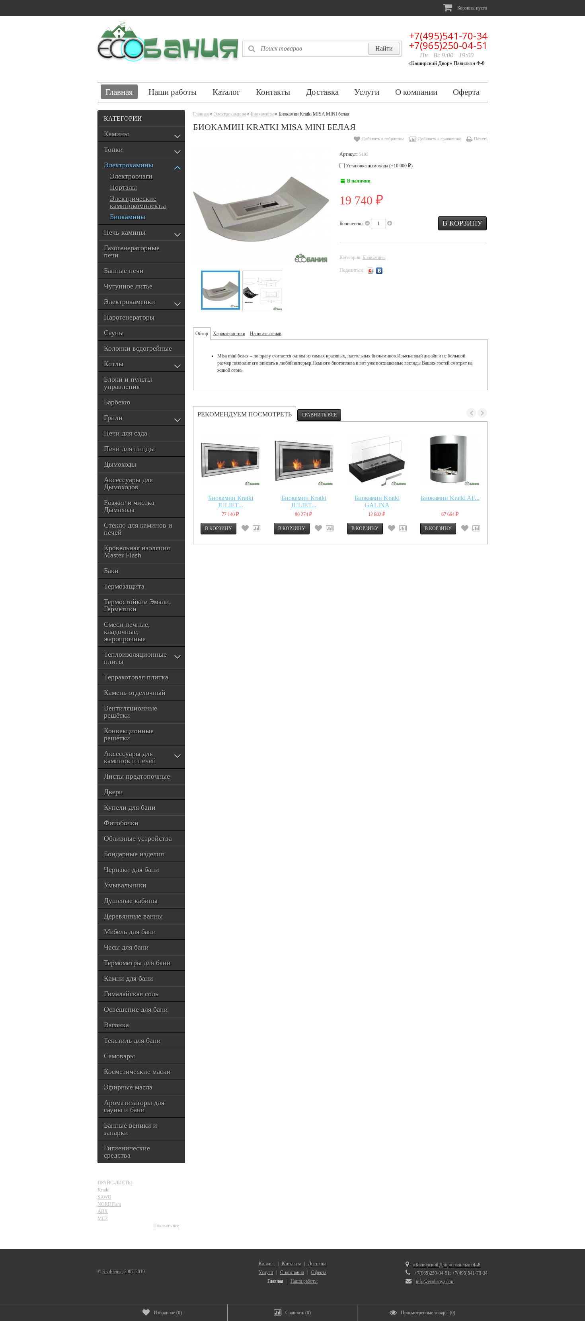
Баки (111, 571)
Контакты (273, 91)
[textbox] (322, 49)
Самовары (119, 1056)
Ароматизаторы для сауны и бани (134, 1106)
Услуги (366, 91)
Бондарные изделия (134, 854)
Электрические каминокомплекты (138, 202)
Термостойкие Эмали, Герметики (137, 605)
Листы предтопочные (137, 776)
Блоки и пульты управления (128, 383)
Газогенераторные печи (132, 251)
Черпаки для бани (131, 869)
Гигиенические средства (127, 1151)
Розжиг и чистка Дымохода (129, 506)
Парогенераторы (129, 317)
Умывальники (125, 885)
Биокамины (127, 217)
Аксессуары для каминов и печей (130, 757)
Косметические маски (137, 1072)
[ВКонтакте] (379, 270)
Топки (113, 149)
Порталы (123, 187)
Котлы (113, 364)
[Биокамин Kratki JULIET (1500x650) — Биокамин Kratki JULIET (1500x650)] (303, 460)
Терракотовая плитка (136, 677)
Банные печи (124, 271)
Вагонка (116, 1025)
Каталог (226, 91)
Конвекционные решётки (129, 734)
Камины (116, 134)
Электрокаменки (129, 302)
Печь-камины (124, 232)
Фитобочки (121, 823)
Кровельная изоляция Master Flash (137, 551)
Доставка (322, 91)
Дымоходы (120, 464)
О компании (416, 91)
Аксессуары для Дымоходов (128, 483)
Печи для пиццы (129, 449)
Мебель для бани (130, 932)
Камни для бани (128, 978)
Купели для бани (130, 807)
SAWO (104, 1197)
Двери (113, 792)
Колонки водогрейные (138, 348)
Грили (113, 418)
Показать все (166, 1226)
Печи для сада (125, 433)
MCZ (103, 1218)
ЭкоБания (112, 1271)
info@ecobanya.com (435, 1281)
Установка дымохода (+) (379, 166)
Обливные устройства (138, 838)
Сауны (114, 333)
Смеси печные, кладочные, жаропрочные (127, 631)
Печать (481, 138)
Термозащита (124, 586)
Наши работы (172, 91)
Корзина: (471, 8)
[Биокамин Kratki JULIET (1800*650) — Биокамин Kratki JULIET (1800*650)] (230, 460)
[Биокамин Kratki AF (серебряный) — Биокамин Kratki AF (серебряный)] (450, 460)
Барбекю (117, 402)
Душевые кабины (131, 901)
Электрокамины (128, 165)
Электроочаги (131, 176)
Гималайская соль (131, 994)
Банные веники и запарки (130, 1128)
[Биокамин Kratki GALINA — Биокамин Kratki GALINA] (377, 460)
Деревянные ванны (133, 916)
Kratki (103, 1190)
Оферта (466, 91)
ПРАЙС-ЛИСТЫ (115, 1183)
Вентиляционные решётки (130, 711)
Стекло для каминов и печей (138, 528)
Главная (119, 91)
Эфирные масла (128, 1087)
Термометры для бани (137, 963)
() (168, 1312)
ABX (103, 1211)
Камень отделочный (135, 693)
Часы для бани (126, 947)
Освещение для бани (136, 1009)
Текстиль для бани (132, 1040)
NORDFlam (109, 1204)
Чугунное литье (128, 286)
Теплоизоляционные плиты (135, 657)
